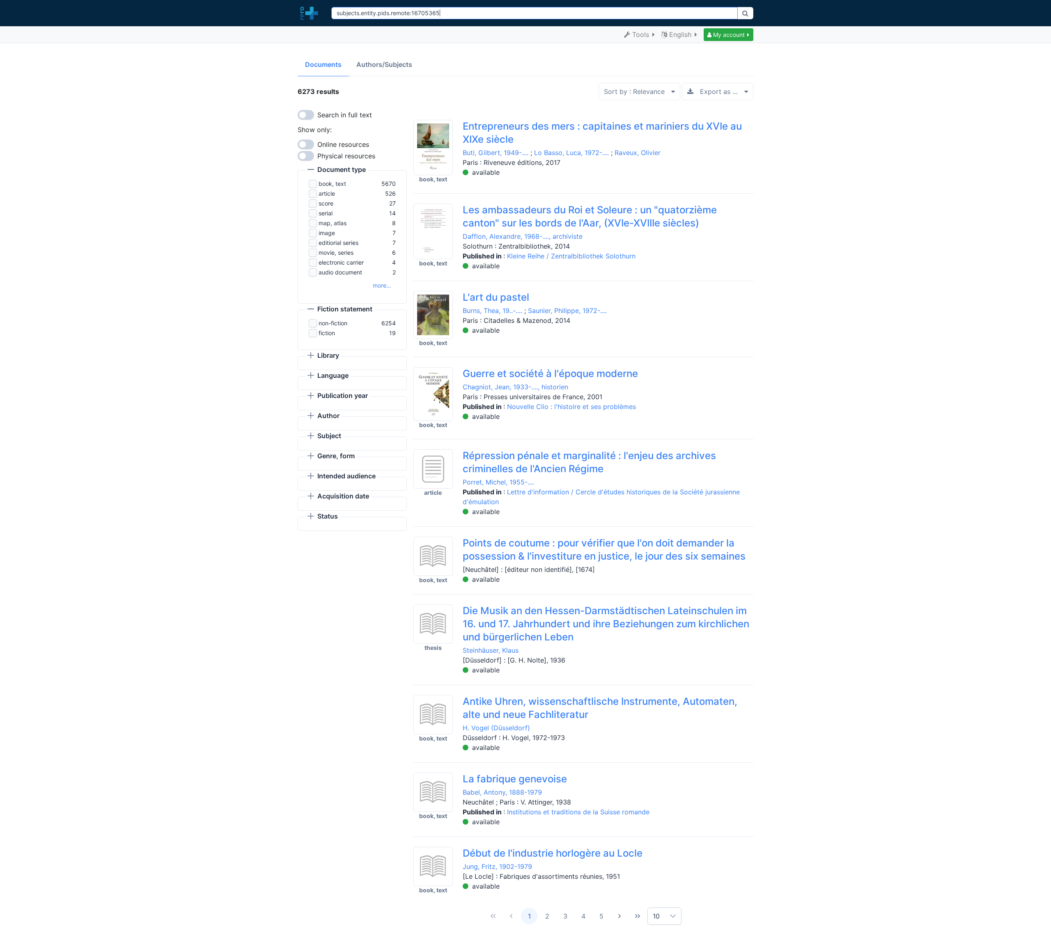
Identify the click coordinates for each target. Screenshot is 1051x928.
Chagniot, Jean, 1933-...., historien (515, 387)
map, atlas (333, 222)
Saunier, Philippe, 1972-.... (567, 310)
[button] (728, 35)
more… (382, 285)
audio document (340, 272)
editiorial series (338, 242)
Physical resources (346, 156)
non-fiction (333, 323)
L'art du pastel (496, 297)
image (327, 232)
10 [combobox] (656, 916)
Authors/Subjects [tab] (384, 64)
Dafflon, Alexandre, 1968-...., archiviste (523, 236)
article (327, 193)
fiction (327, 332)
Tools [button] (640, 34)
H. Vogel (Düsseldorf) (496, 728)
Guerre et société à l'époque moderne (550, 373)
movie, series (336, 252)
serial (326, 213)
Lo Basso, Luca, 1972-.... (571, 153)
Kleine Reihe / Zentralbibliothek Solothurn (571, 256)
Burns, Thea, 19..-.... (492, 310)
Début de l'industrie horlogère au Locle (553, 853)
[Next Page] (619, 916)
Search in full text (344, 115)
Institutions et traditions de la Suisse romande (578, 812)
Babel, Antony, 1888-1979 (502, 792)
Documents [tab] (323, 64)
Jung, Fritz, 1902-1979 (497, 866)
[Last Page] (637, 916)
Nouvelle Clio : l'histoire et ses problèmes (571, 406)
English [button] (680, 34)
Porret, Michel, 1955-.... (498, 482)
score (326, 203)
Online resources (343, 144)
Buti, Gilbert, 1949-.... (495, 153)
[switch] (306, 115)
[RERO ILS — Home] (311, 13)
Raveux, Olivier (638, 153)
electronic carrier (341, 262)
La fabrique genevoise (515, 779)
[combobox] (534, 13)
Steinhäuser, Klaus (491, 650)
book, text (332, 183)
